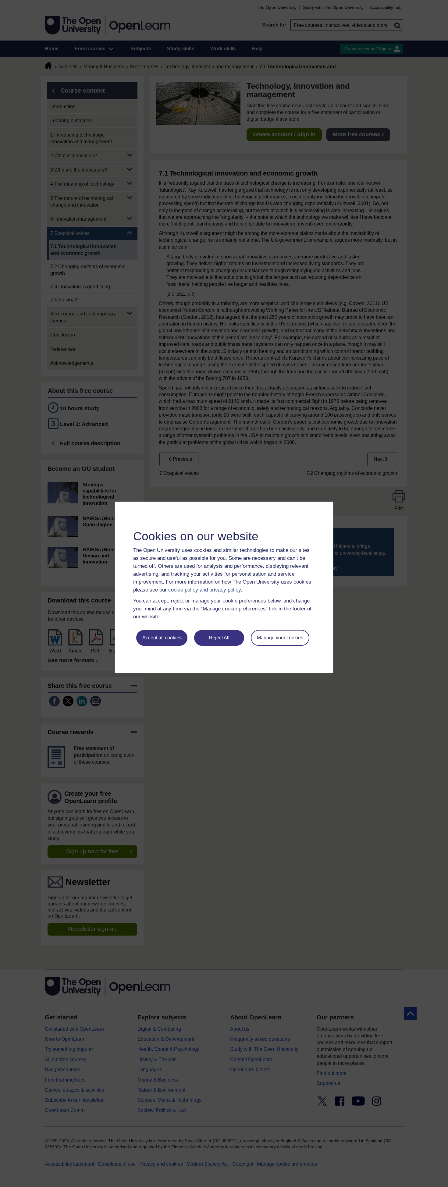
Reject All (219, 637)
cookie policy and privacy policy (204, 590)
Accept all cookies (162, 637)
